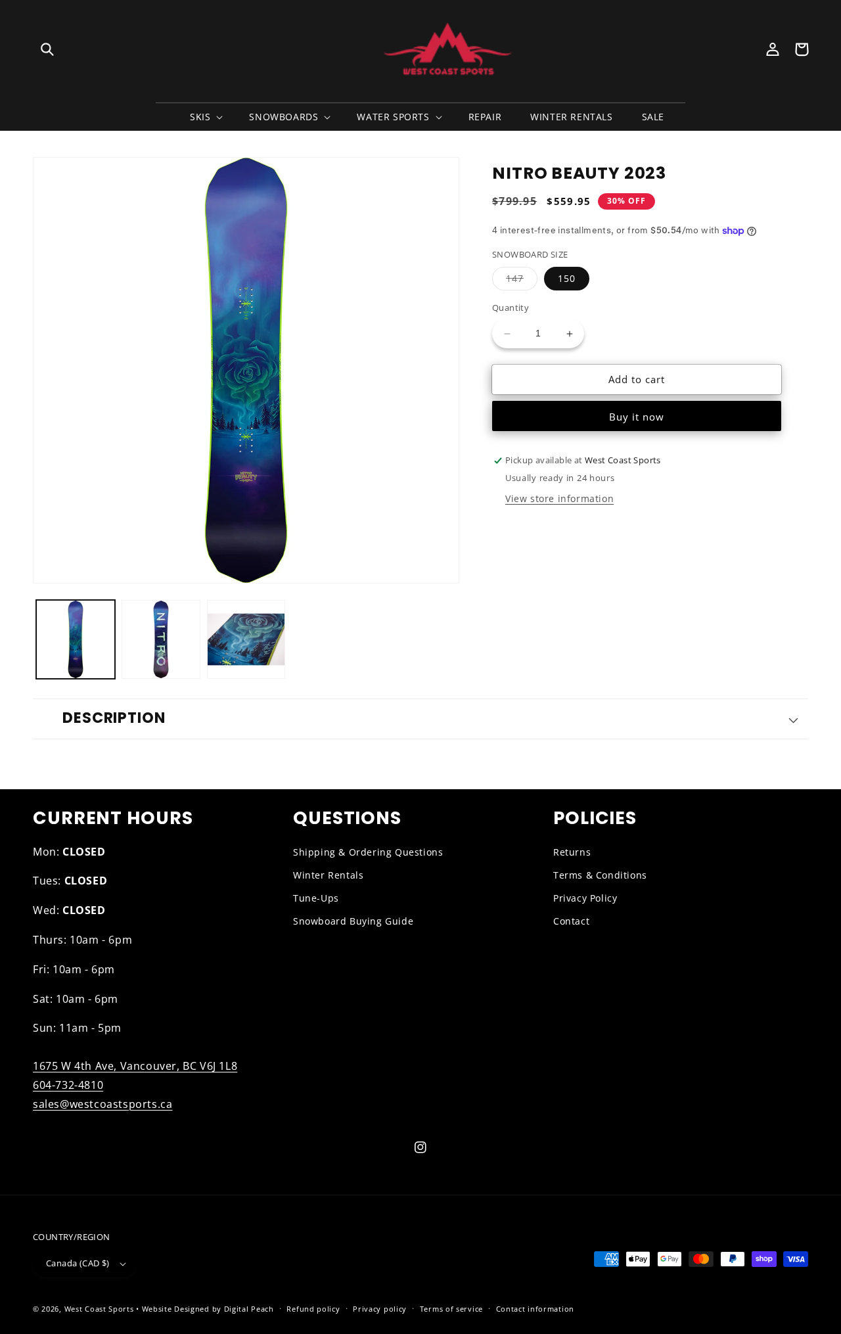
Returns (572, 852)
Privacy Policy (585, 898)
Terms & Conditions (600, 875)
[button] (47, 49)
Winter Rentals (328, 875)
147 (521, 281)
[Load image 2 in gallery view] (161, 639)
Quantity (510, 308)
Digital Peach (249, 1309)
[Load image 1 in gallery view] (75, 639)
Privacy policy (380, 1309)
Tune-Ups (316, 898)
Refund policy (313, 1309)
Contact (571, 921)
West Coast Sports (99, 1309)
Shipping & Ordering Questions (368, 852)
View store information (559, 499)
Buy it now (636, 417)
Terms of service (451, 1309)
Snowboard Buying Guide (353, 921)
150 (567, 279)
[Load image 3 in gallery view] (246, 639)
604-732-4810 (68, 1085)
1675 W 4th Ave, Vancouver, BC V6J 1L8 (135, 1066)
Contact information (535, 1309)
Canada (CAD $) (78, 1263)
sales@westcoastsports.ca (102, 1104)
